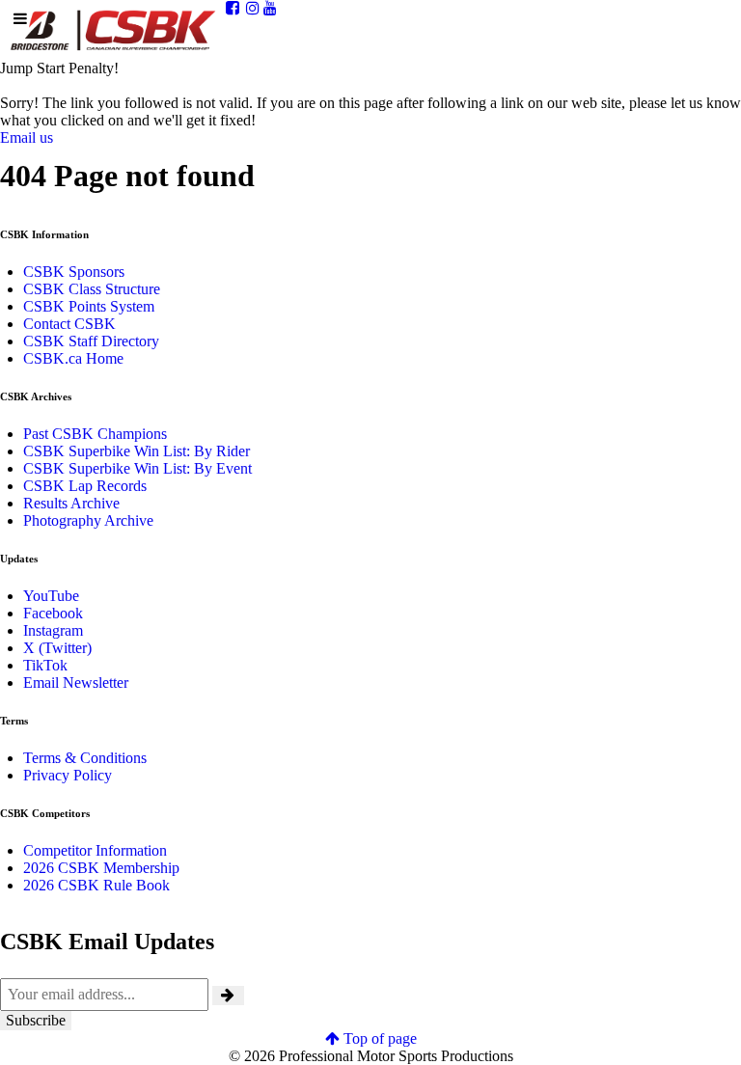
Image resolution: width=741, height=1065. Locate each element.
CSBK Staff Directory (91, 341)
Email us (26, 137)
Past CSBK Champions (95, 433)
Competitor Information (95, 850)
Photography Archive (88, 520)
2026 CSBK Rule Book (96, 885)
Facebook (53, 613)
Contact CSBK (69, 323)
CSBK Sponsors (73, 271)
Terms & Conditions (85, 758)
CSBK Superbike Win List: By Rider (136, 451)
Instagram (53, 630)
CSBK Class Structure (91, 289)
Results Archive (71, 503)
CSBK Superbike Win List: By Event (137, 468)
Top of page (378, 1038)
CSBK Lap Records (85, 486)
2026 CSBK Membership (101, 868)
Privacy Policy (67, 775)
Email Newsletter (75, 682)
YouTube (51, 595)
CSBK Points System (88, 306)
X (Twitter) (57, 648)
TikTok (45, 665)
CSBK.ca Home (73, 358)
